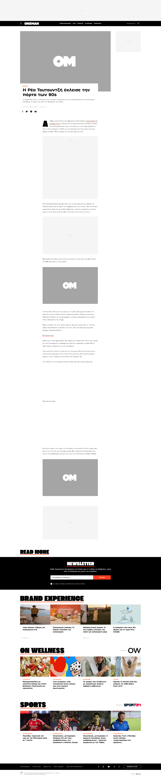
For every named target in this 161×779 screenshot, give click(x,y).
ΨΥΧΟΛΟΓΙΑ (57, 679)
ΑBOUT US (47, 766)
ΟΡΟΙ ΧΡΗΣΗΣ (58, 766)
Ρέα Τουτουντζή (48, 335)
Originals (88, 23)
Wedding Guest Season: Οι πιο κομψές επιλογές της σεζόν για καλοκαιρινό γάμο (95, 630)
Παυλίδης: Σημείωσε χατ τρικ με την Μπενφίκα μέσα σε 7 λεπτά (35, 738)
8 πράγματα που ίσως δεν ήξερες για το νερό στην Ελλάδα (124, 630)
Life (74, 23)
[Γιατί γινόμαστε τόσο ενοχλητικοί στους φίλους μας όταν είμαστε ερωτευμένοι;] (65, 667)
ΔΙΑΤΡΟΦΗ (87, 679)
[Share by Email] (35, 111)
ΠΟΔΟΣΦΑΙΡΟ (27, 733)
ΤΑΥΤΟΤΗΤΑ (37, 766)
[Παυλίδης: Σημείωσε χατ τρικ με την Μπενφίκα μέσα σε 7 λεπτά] (35, 721)
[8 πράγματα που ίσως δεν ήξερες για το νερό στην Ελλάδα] (126, 615)
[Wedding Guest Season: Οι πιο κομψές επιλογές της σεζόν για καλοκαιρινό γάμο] (95, 615)
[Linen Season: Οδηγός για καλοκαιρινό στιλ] (35, 615)
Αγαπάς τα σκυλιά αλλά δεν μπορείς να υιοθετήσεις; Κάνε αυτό (125, 684)
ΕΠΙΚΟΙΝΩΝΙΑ (25, 766)
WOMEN (25, 86)
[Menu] (21, 23)
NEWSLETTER (132, 766)
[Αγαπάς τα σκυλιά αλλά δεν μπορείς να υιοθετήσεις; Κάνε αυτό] (126, 667)
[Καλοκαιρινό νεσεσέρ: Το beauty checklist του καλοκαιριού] (65, 615)
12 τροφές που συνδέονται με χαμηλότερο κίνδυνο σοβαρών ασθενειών (94, 684)
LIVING (115, 679)
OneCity (80, 23)
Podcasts (97, 23)
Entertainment (65, 23)
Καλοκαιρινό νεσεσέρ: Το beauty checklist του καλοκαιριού (63, 630)
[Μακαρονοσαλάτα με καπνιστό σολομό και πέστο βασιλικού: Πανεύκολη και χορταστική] (35, 667)
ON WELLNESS (42, 651)
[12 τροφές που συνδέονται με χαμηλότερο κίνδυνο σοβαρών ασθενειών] (95, 667)
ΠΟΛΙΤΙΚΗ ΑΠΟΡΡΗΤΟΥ (74, 766)
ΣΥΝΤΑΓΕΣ (26, 679)
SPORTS (33, 705)
